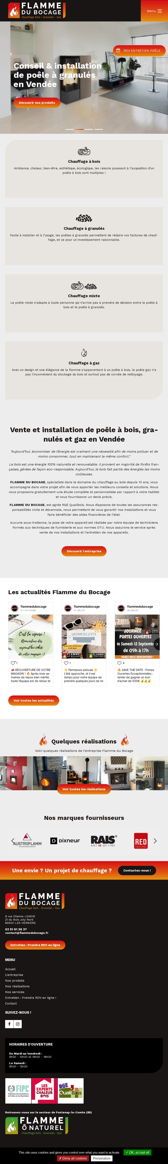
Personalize (101, 1158)
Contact (11, 1003)
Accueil (10, 969)
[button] (69, 129)
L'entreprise (14, 975)
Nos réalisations (17, 986)
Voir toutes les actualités (34, 700)
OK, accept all (138, 1152)
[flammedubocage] (14, 608)
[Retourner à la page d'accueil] (37, 17)
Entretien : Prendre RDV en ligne (35, 945)
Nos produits (14, 980)
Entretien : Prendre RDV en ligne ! (30, 998)
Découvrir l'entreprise (84, 551)
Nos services (14, 992)
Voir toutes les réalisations (84, 789)
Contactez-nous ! (137, 870)
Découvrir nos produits (37, 103)
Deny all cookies (74, 1158)
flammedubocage (34, 606)
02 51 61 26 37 (16, 929)
